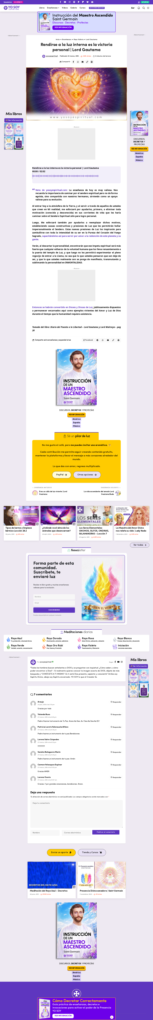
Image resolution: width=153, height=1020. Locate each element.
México (76, 426)
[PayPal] (78, 2)
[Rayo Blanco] (114, 639)
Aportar (145, 2)
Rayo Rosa (88, 638)
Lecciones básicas (97, 8)
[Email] (82, 62)
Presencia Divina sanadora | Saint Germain (101, 891)
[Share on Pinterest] (97, 340)
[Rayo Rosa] (79, 639)
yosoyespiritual (52, 56)
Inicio (58, 39)
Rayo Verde (17, 645)
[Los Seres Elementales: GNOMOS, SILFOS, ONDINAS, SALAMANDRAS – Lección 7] (95, 516)
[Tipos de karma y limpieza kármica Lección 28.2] (21, 516)
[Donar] (87, 2)
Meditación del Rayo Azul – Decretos (48, 891)
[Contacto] (92, 2)
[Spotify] (74, 2)
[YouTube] (65, 2)
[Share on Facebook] (73, 62)
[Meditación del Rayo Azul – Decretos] (52, 875)
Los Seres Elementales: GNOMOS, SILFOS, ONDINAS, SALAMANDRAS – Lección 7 (94, 531)
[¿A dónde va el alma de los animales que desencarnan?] (58, 516)
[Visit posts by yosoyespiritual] (43, 56)
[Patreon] (83, 2)
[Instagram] (69, 2)
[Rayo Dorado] (44, 639)
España (76, 423)
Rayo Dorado (54, 638)
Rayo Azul (16, 638)
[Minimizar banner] (111, 1017)
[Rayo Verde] (8, 646)
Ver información (63, 27)
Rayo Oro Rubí (55, 645)
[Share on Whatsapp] (78, 62)
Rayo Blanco (124, 638)
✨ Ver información (13, 120)
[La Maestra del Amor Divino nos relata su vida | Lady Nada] (131, 516)
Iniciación (123, 645)
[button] (133, 8)
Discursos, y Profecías (76, 410)
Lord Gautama (91, 39)
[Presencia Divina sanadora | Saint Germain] (101, 875)
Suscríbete (18, 2)
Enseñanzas (66, 39)
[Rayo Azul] (8, 639)
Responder (117, 702)
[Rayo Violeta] (79, 646)
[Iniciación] (114, 646)
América (77, 419)
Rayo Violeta (78, 39)
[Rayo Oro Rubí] (44, 646)
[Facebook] (60, 2)
